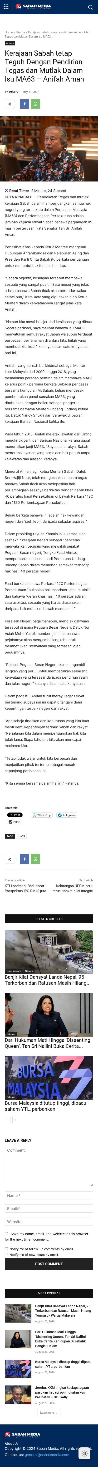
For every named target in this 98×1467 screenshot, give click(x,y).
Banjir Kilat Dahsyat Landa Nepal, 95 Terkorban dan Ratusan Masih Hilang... (48, 980)
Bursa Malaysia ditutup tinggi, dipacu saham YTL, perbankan (45, 1106)
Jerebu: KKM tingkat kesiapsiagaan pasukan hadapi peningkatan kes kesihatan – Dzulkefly (62, 1392)
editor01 (14, 91)
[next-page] (15, 1120)
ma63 (21, 836)
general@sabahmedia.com (47, 1454)
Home (9, 32)
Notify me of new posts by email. (34, 1255)
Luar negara (14, 971)
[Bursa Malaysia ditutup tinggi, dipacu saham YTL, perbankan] (49, 1078)
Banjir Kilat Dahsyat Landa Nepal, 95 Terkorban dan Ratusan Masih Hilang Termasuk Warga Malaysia (63, 1310)
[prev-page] (8, 1120)
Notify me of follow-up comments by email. (42, 1249)
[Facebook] (24, 104)
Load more (47, 1413)
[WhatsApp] (35, 104)
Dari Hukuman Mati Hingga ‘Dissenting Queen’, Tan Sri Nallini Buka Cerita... (47, 1043)
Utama (20, 32)
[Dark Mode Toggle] (84, 1453)
